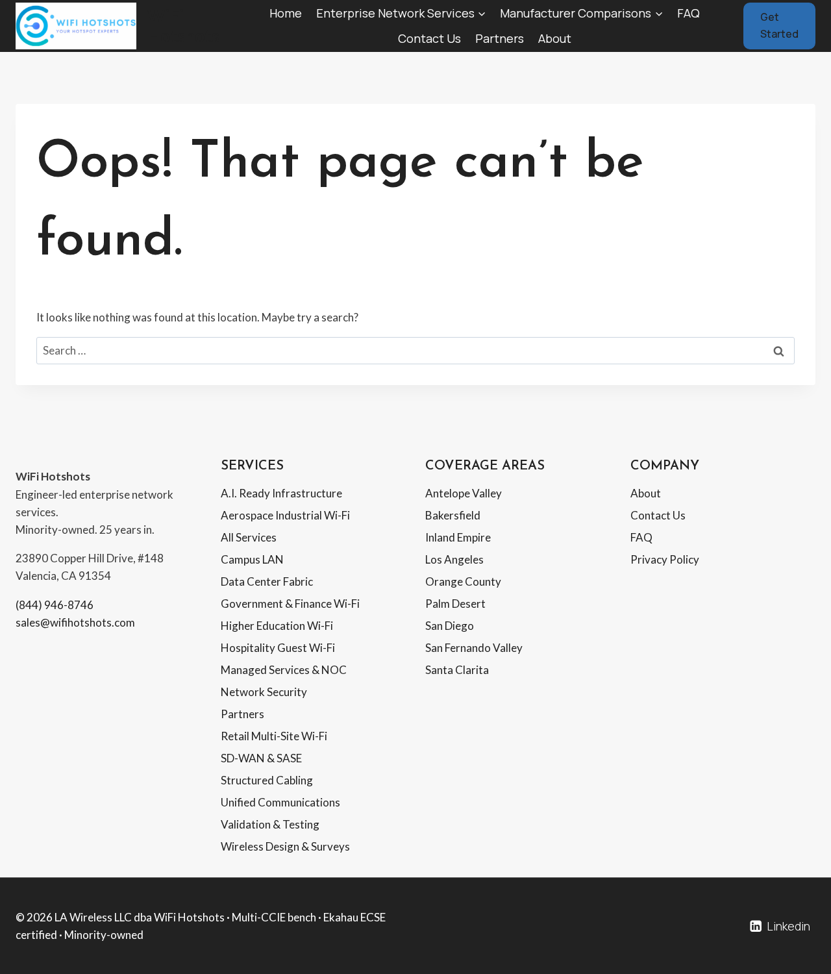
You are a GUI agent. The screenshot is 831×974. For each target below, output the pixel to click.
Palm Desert (455, 603)
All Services (249, 537)
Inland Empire (458, 537)
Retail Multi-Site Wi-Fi (274, 736)
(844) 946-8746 (54, 605)
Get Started (779, 25)
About (554, 38)
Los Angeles (454, 559)
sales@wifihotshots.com (75, 622)
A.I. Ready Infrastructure (281, 493)
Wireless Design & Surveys (285, 846)
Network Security (264, 692)
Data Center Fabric (267, 581)
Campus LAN (252, 559)
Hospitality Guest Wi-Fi (278, 648)
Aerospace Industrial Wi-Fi (285, 515)
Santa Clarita (457, 670)
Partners (499, 38)
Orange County (463, 581)
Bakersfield (452, 515)
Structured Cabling (267, 780)
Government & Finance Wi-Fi (290, 603)
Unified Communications (280, 802)
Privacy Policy (664, 559)
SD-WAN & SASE (261, 758)
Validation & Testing (270, 824)
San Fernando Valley (474, 648)
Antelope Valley (463, 493)
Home (285, 13)
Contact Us (429, 38)
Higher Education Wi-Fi (277, 625)
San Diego (449, 625)
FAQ (688, 13)
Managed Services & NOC (284, 670)
